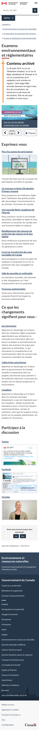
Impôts (4, 634)
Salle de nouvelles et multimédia (17, 273)
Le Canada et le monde (11, 665)
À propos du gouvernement (13, 596)
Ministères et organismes (12, 591)
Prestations (6, 624)
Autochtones (7, 680)
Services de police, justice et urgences (17, 655)
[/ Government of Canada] (15, 3)
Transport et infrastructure (13, 660)
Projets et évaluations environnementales (20, 38)
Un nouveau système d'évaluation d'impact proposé (18, 189)
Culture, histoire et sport (12, 650)
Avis (3, 720)
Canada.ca (6, 24)
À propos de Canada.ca (11, 715)
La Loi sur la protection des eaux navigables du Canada (17, 253)
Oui (16, 536)
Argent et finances (9, 670)
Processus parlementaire (14, 289)
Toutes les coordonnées (11, 585)
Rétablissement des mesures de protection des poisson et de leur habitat (17, 234)
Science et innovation (10, 675)
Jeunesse (5, 690)
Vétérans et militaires (10, 685)
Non (22, 536)
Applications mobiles (10, 710)
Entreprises (6, 619)
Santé (4, 629)
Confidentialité (8, 725)
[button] (5, 132)
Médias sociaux (8, 705)
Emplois (5, 604)
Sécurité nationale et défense (14, 645)
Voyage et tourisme (10, 614)
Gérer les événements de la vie (14, 695)
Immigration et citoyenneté (13, 609)
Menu (9, 17)
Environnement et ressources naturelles (19, 29)
